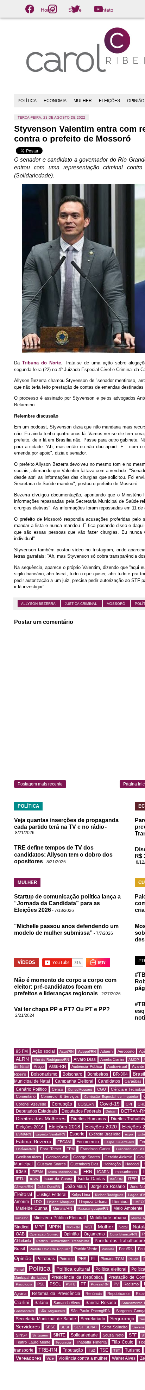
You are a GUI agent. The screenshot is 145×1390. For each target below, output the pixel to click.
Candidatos (109, 1081)
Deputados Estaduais (36, 1111)
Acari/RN (66, 1051)
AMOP (133, 1060)
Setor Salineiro (114, 1327)
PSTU (70, 1284)
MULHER (83, 100)
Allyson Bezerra (38, 604)
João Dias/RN (49, 1187)
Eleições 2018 (64, 1126)
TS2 (91, 1350)
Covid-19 (110, 1104)
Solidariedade (84, 1335)
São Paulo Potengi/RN (91, 1311)
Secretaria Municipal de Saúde (46, 1318)
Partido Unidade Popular (50, 1249)
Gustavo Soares (51, 1164)
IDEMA (37, 1172)
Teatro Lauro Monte (33, 1342)
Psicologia (24, 1284)
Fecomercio (87, 1141)
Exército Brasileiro (104, 1134)
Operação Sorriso (44, 1234)
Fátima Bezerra (33, 1141)
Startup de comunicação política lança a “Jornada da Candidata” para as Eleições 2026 (67, 903)
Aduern (106, 1051)
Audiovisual (117, 1066)
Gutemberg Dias (84, 1164)
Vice (50, 1358)
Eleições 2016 (30, 1127)
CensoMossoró (80, 1089)
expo (129, 1134)
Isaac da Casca (58, 1179)
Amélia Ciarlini (112, 1059)
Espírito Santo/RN (50, 1134)
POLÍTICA (27, 100)
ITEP (132, 1179)
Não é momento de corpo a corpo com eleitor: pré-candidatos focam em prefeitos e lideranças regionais (65, 986)
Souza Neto (113, 1335)
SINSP (21, 1335)
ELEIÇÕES (109, 100)
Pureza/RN (99, 1284)
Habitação (112, 1164)
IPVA (34, 1179)
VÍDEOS (26, 962)
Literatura (120, 1202)
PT (83, 1284)
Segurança (122, 1318)
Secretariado (93, 1318)
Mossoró (116, 604)
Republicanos (119, 1293)
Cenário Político (31, 1089)
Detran (111, 1111)
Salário (41, 1302)
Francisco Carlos (95, 1149)
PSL (40, 1284)
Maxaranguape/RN (92, 1208)
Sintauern (40, 1335)
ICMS (21, 1171)
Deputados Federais (81, 1111)
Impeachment (126, 1172)
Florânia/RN (25, 1149)
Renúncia (94, 1293)
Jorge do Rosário (108, 1186)
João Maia (75, 1186)
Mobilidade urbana (108, 1217)
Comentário (26, 1096)
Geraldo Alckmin (118, 1157)
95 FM (22, 1051)
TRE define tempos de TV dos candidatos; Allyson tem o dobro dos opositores (63, 854)
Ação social (43, 1051)
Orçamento (94, 1234)
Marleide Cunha (32, 1208)
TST (116, 1350)
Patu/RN (126, 1249)
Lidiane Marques (60, 1202)
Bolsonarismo (44, 1074)
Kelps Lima (80, 1194)
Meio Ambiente (128, 1208)
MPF (39, 1227)
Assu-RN (57, 1066)
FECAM (64, 1142)
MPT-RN (73, 1227)
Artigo (39, 1066)
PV (116, 1284)
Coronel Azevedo (31, 1104)
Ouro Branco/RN (123, 1234)
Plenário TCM (112, 1259)
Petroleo (66, 1259)
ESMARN (23, 1134)
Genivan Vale (57, 1157)
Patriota (108, 1249)
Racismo (131, 1284)
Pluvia (133, 1259)
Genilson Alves (28, 1157)
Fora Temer (50, 1149)
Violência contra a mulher (82, 1358)
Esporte (77, 1134)
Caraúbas (133, 1081)
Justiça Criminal (81, 604)
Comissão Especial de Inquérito (111, 1096)
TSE (104, 1350)
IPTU (20, 1179)
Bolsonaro (72, 1074)
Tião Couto (122, 1342)
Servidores (28, 1326)
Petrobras (45, 1258)
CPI (129, 1104)
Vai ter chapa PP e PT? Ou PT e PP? (62, 1009)
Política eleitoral (110, 1269)
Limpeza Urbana (93, 1202)
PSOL (55, 1284)
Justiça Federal (52, 1194)
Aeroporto (126, 1051)
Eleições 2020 (101, 1126)
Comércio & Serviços (60, 1096)
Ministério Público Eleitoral (59, 1217)
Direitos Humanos (88, 1118)
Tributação (73, 1350)
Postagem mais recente (40, 784)
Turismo (132, 1350)
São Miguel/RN (52, 1311)
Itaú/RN (116, 1179)
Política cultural (73, 1269)
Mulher (105, 1226)
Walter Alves (123, 1358)
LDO (38, 1202)
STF (133, 1335)
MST (88, 1227)
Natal (123, 1227)
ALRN (22, 1059)
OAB (20, 1234)
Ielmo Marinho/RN (62, 1172)
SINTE (59, 1335)
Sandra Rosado (101, 1302)
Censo (57, 1089)
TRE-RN (47, 1350)
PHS (82, 1259)
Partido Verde (85, 1249)
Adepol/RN (87, 1051)
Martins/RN (62, 1208)
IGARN (103, 1172)
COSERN (86, 1104)
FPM (71, 1149)
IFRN (87, 1171)
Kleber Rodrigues (109, 1195)
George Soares (86, 1157)
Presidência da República (77, 1277)
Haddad (132, 1164)
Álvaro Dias (85, 1059)
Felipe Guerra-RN (119, 1142)
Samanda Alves (66, 1303)
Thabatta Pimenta (91, 1342)
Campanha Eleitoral (74, 1081)
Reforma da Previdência (56, 1293)
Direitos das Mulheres (40, 1118)
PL (93, 1258)
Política (40, 1268)
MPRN (55, 1227)
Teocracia (63, 1342)
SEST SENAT (85, 1327)
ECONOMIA (55, 100)
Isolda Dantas (91, 1178)
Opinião (71, 1234)
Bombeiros (97, 1074)
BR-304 (120, 1074)
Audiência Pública (86, 1066)
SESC (50, 1327)
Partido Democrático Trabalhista (62, 1241)
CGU (101, 1089)
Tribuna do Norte (41, 362)
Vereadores (29, 1358)
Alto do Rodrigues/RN (51, 1060)
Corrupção (62, 1104)
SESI (65, 1327)
